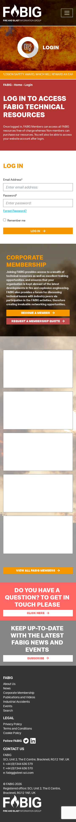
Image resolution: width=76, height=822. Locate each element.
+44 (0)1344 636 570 (19, 768)
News (7, 688)
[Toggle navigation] (67, 13)
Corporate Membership (18, 692)
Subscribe (35, 658)
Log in (36, 231)
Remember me (16, 220)
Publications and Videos (19, 697)
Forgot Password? (15, 210)
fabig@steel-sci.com (20, 772)
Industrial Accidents (16, 701)
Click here (36, 613)
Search (8, 710)
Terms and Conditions (17, 728)
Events (7, 706)
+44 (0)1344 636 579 (19, 764)
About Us (9, 684)
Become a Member (35, 313)
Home (18, 85)
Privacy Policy (12, 724)
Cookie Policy (12, 733)
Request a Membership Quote (35, 321)
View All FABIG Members (35, 570)
